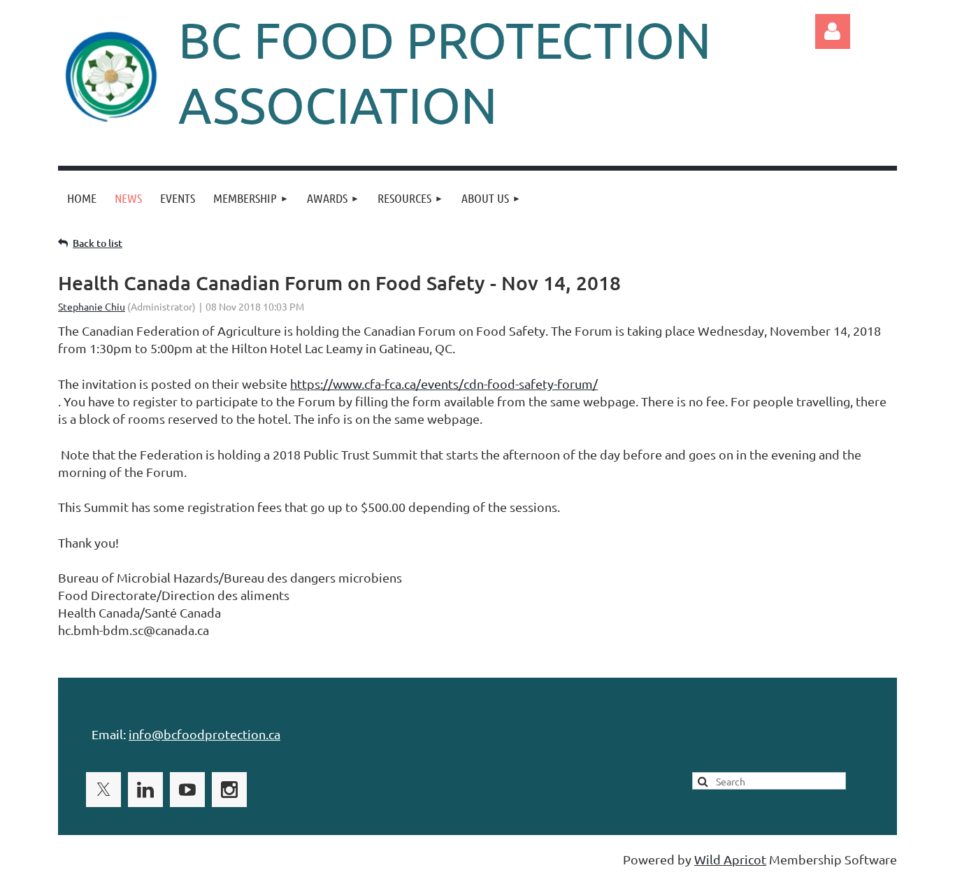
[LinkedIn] (145, 789)
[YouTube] (187, 789)
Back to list (97, 243)
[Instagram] (229, 789)
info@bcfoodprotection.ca (204, 734)
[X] (103, 789)
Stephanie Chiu (91, 306)
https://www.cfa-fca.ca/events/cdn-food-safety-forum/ (444, 383)
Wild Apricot (730, 859)
